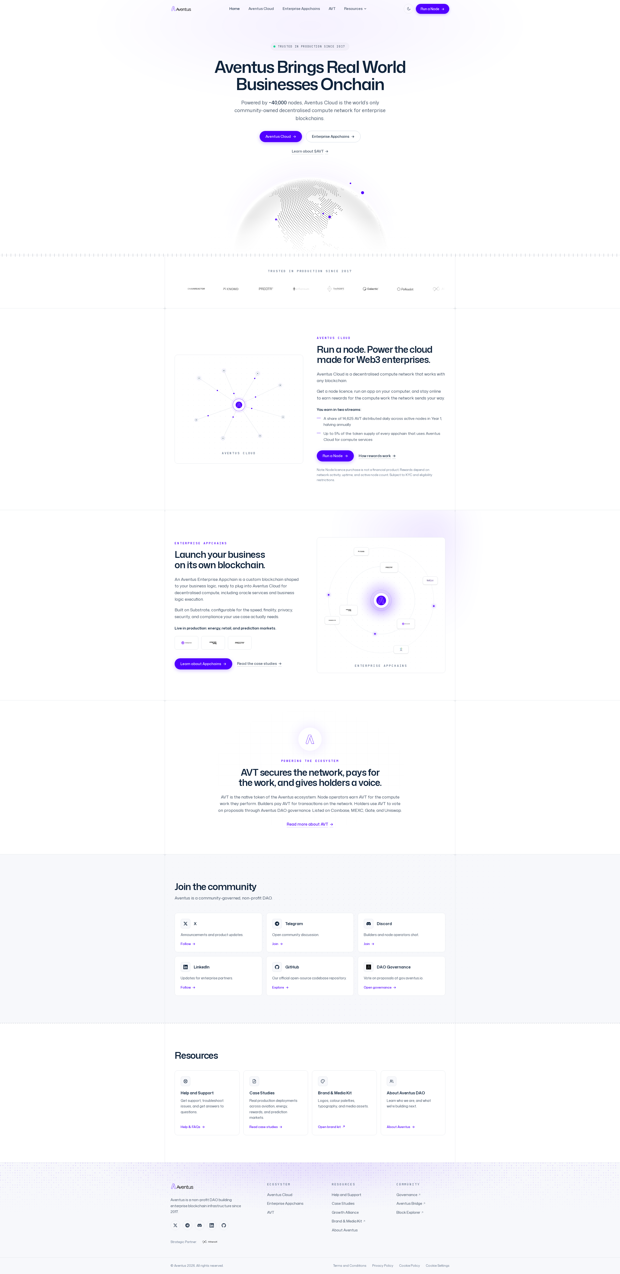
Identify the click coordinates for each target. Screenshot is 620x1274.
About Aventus (345, 1230)
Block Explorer (410, 1212)
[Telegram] (187, 1225)
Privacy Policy (382, 1265)
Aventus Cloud (261, 8)
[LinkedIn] (212, 1225)
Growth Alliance (345, 1212)
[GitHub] (224, 1225)
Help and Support (346, 1194)
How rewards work (377, 455)
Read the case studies (259, 663)
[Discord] (199, 1225)
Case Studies (343, 1203)
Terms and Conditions (349, 1265)
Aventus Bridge (411, 1203)
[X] (175, 1225)
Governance (408, 1194)
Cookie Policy (409, 1265)
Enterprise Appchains (301, 8)
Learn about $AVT (310, 151)
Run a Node (432, 9)
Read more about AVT (310, 824)
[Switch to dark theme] (408, 9)
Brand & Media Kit (348, 1221)
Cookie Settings (438, 1265)
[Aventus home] (181, 9)
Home (234, 8)
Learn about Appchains (203, 663)
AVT (332, 8)
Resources (353, 8)
